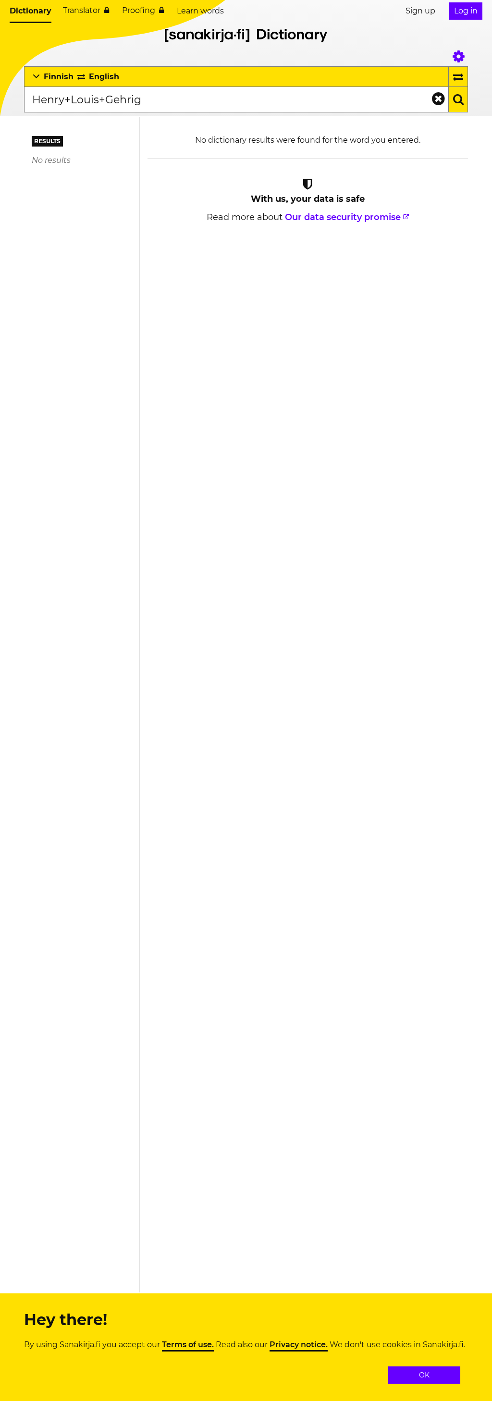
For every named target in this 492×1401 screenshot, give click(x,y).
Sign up (420, 10)
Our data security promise (343, 217)
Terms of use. (188, 1344)
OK (424, 1375)
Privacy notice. (299, 1344)
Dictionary (30, 10)
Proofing (138, 10)
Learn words (200, 10)
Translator (81, 10)
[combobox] (236, 99)
